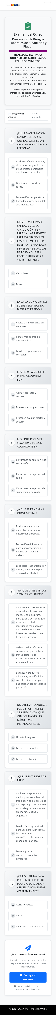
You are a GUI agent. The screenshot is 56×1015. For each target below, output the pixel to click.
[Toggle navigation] (47, 5)
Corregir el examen (29, 977)
